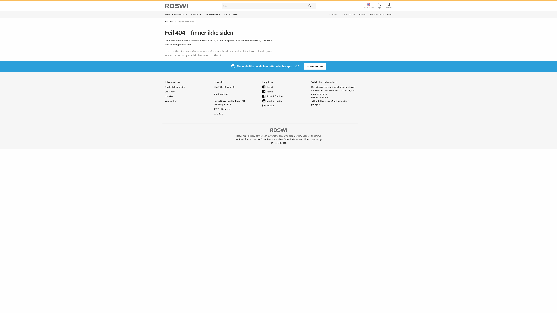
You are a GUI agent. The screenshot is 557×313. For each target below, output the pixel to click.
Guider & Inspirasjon (175, 86)
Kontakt (333, 14)
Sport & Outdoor (275, 96)
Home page (169, 21)
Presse (362, 14)
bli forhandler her (320, 97)
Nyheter (169, 96)
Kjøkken (196, 14)
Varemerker (213, 14)
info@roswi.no (221, 93)
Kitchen (270, 105)
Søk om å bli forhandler (381, 14)
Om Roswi (170, 91)
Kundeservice (348, 14)
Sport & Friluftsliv (176, 14)
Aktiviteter (231, 14)
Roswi (270, 86)
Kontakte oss (315, 66)
